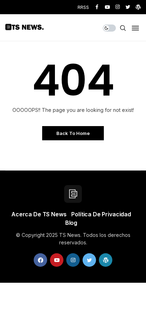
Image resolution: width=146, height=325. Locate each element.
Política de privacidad (101, 214)
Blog (71, 222)
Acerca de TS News (38, 214)
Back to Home (73, 133)
